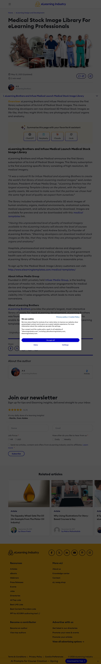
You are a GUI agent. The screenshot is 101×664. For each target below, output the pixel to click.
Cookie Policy (74, 317)
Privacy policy (61, 317)
